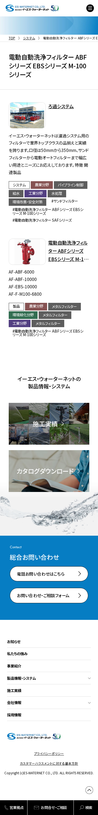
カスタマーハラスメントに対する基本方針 (49, 763)
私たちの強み (17, 653)
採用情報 (14, 714)
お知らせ (13, 641)
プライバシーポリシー (49, 753)
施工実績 (14, 690)
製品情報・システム (21, 678)
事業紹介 (14, 666)
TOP (12, 38)
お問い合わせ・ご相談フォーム (43, 595)
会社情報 (14, 702)
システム (29, 38)
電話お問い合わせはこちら (41, 574)
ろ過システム (61, 106)
